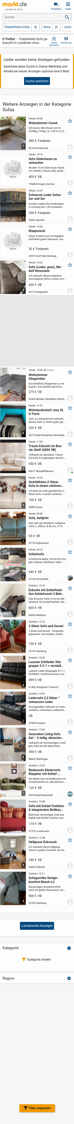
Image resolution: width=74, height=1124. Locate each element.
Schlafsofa (36, 554)
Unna (47, 27)
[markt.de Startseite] (15, 4)
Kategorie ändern (39, 959)
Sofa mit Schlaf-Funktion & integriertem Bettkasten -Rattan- (46, 808)
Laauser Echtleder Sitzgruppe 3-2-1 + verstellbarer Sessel (45, 664)
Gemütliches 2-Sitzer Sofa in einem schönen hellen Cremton (45, 484)
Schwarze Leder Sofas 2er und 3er (45, 197)
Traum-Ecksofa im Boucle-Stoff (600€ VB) (45, 448)
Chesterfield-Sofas (17, 27)
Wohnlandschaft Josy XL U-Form (46, 412)
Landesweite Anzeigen (37, 926)
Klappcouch (37, 231)
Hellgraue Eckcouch (43, 842)
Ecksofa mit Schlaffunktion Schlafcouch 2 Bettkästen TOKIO (46, 592)
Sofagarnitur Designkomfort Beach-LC (43, 880)
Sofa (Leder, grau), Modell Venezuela (45, 269)
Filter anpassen (40, 1108)
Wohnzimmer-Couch (43, 123)
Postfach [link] (56, 9)
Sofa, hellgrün (39, 518)
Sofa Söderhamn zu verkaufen (43, 161)
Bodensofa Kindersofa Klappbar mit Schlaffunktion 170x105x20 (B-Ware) (46, 772)
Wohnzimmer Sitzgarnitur (38, 377)
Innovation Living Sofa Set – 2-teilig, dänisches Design (46, 736)
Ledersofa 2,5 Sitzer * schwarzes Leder (44, 700)
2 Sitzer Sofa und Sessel (46, 626)
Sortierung (66, 42)
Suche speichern (54, 43)
